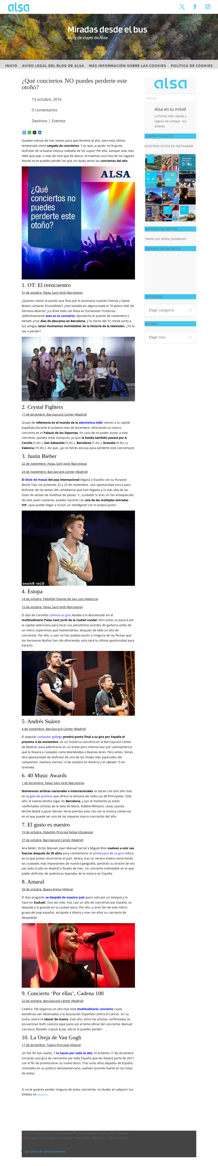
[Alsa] (170, 83)
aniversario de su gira (108, 853)
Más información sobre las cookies (127, 66)
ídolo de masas (36, 480)
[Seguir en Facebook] (195, 7)
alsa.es (42, 1094)
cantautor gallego (49, 737)
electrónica (87, 422)
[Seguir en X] (182, 7)
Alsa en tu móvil (170, 109)
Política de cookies (192, 66)
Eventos (59, 120)
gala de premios (41, 796)
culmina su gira (60, 615)
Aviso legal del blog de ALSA (53, 66)
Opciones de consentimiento (45, 1151)
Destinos (39, 120)
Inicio (11, 66)
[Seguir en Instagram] (208, 7)
